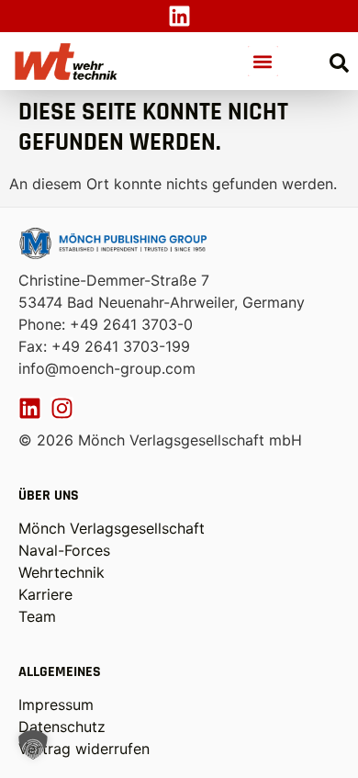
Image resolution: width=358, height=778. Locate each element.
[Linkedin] (179, 16)
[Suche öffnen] (339, 63)
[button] (263, 61)
